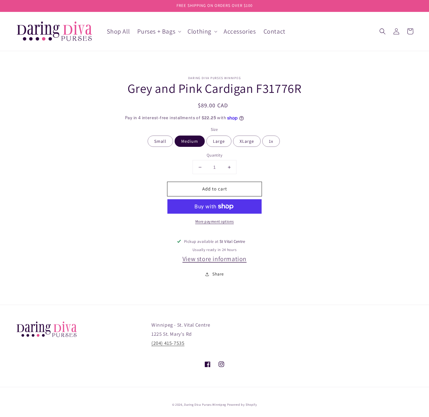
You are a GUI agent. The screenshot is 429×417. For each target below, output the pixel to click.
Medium (189, 141)
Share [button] (218, 274)
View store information (214, 259)
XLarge (247, 141)
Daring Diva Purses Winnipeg (205, 405)
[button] (382, 31)
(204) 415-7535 (167, 343)
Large (219, 141)
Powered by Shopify (242, 405)
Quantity (214, 155)
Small (160, 141)
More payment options (214, 221)
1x (271, 141)
